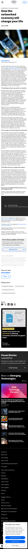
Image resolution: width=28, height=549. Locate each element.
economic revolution (9, 67)
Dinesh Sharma (5, 60)
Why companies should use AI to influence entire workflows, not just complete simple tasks (17, 427)
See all (24, 381)
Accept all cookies (15, 541)
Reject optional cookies (15, 537)
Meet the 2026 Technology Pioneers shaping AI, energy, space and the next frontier (13, 401)
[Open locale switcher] (2, 546)
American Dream (16, 68)
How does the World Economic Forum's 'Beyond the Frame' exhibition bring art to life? (15, 419)
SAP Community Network (8, 219)
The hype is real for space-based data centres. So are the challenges (16, 433)
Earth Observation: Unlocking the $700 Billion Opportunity (16, 411)
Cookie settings (15, 545)
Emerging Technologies (9, 8)
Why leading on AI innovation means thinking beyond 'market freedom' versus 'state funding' (16, 441)
